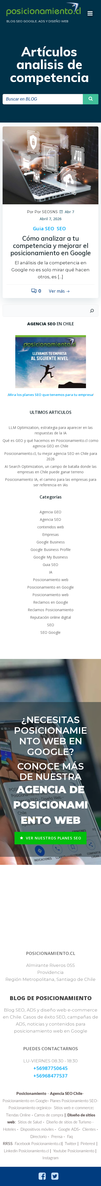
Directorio (38, 1137)
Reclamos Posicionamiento (51, 609)
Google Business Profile (51, 549)
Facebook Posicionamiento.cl (38, 1144)
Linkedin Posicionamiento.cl (26, 1151)
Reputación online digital (50, 617)
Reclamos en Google (50, 602)
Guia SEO (43, 228)
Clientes (89, 1129)
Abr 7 (69, 211)
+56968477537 (50, 1075)
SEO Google (50, 632)
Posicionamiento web (50, 594)
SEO (61, 228)
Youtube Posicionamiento (73, 1151)
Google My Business (50, 557)
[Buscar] (92, 311)
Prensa (56, 1137)
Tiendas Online (18, 1115)
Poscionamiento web (50, 579)
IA (50, 572)
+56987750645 (50, 1068)
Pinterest (88, 1144)
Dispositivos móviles (37, 1129)
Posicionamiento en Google (50, 587)
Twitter (70, 1144)
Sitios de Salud (30, 1122)
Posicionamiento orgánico (29, 1108)
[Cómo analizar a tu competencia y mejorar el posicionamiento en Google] (50, 164)
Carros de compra (48, 1115)
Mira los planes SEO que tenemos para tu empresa (50, 394)
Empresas (50, 534)
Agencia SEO (50, 519)
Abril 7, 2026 (50, 218)
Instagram (50, 1158)
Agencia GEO (50, 511)
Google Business (51, 542)
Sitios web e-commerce (73, 1108)
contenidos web (50, 526)
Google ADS (68, 1129)
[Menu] (90, 13)
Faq (70, 1137)
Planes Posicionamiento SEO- (74, 1101)
